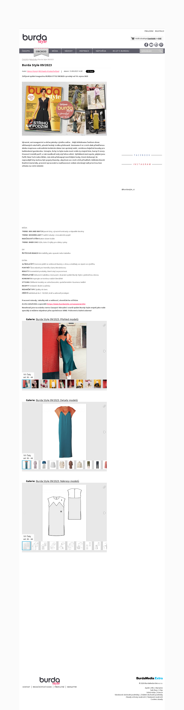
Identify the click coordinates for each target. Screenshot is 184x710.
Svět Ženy (153, 690)
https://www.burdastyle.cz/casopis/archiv (66, 304)
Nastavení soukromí (155, 697)
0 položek (151, 38)
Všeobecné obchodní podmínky (127, 695)
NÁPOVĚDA (101, 51)
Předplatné (59, 687)
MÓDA (55, 51)
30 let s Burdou (121, 51)
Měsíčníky (33, 59)
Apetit (147, 688)
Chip (161, 690)
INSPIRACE (84, 51)
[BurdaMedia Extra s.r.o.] (149, 679)
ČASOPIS (26, 51)
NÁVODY (68, 51)
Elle (152, 688)
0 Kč (159, 38)
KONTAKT (26, 687)
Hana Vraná (32, 71)
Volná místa (151, 692)
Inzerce (160, 692)
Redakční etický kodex (42, 687)
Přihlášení (149, 31)
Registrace (159, 31)
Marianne (159, 688)
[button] (104, 325)
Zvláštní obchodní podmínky (152, 695)
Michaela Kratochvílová (48, 71)
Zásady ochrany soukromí (136, 697)
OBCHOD (40, 54)
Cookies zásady (157, 699)
